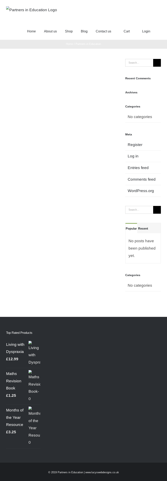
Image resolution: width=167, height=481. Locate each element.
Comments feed (142, 179)
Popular (131, 228)
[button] (159, 31)
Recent (143, 228)
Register (135, 145)
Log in (133, 156)
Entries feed (138, 168)
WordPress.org (141, 191)
